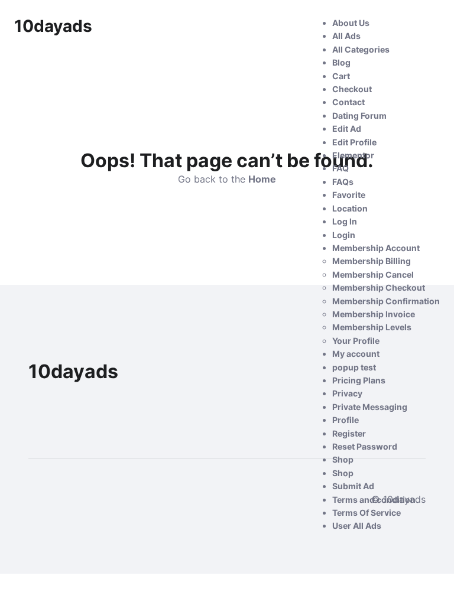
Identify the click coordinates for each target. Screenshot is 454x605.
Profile (345, 420)
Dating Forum (359, 115)
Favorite (348, 195)
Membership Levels (371, 327)
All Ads (346, 36)
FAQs (343, 182)
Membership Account (376, 248)
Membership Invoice (373, 314)
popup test (354, 367)
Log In (344, 221)
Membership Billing (371, 261)
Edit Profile (354, 142)
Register (349, 433)
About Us (350, 23)
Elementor (353, 155)
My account (356, 354)
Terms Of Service (366, 513)
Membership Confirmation (386, 301)
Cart (341, 76)
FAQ (340, 168)
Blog (341, 62)
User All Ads (356, 526)
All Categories (361, 49)
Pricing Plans (358, 380)
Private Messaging (369, 407)
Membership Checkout (378, 287)
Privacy (347, 393)
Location (350, 208)
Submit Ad (353, 486)
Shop (343, 459)
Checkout (352, 89)
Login (343, 235)
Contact (348, 102)
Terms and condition (374, 500)
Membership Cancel (373, 274)
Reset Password (364, 446)
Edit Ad (346, 128)
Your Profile (356, 341)
